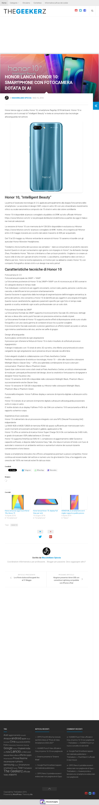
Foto (6, 745)
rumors (19, 761)
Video (6, 775)
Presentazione (8, 758)
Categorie (13, 3)
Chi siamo (26, 3)
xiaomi (13, 774)
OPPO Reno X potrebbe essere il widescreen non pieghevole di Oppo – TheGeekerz (81, 768)
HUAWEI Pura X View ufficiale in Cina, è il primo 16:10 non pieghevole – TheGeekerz (80, 740)
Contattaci (38, 3)
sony (16, 768)
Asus (28, 739)
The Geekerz (13, 771)
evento (27, 742)
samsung (9, 764)
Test (20, 767)
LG (22, 752)
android (16, 738)
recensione (9, 761)
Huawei (22, 748)
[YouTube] (76, 10)
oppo (29, 755)
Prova (16, 758)
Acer (6, 735)
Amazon (7, 738)
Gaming (26, 745)
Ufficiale (26, 771)
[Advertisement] (49, 35)
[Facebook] (84, 10)
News (12, 755)
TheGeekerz (27, 768)
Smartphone (24, 765)
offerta (16, 755)
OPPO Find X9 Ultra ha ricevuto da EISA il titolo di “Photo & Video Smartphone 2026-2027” (48, 740)
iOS (5, 752)
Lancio (16, 751)
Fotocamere (20, 745)
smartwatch (9, 768)
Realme (23, 758)
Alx (31, 794)
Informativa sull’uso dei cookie (56, 3)
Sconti (16, 765)
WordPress (17, 794)
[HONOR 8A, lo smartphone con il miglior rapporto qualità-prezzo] (74, 502)
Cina (12, 741)
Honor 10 (14, 525)
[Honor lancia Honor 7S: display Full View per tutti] (46, 502)
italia (8, 752)
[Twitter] (80, 10)
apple (23, 738)
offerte (22, 755)
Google (8, 748)
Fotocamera (12, 745)
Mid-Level (27, 752)
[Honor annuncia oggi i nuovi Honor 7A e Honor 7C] (18, 502)
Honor (15, 748)
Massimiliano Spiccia (21, 98)
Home (4, 3)
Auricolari (7, 742)
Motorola (6, 755)
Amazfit (23, 735)
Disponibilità (20, 742)
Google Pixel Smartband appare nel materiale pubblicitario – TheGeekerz (80, 754)
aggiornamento (15, 735)
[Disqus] (46, 622)
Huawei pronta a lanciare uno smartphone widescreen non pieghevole (81, 774)
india (28, 748)
